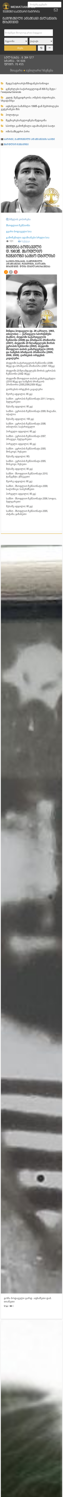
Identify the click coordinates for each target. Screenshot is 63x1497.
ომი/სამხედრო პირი (17, 131)
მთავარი (16, 70)
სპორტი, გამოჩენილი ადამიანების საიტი (30, 125)
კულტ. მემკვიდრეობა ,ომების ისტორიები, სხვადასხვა (28, 99)
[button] (59, 151)
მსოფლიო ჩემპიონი (16, 144)
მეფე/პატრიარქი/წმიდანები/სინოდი (27, 83)
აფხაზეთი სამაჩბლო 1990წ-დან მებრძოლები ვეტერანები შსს (30, 108)
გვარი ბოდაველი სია (19, 231)
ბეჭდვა (25, 241)
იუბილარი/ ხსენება (39, 70)
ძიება (20, 48)
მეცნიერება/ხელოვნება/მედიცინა (26, 120)
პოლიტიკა (12, 114)
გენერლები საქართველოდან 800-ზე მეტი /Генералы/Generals (28, 91)
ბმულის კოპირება (20, 219)
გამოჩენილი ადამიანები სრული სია (27, 237)
